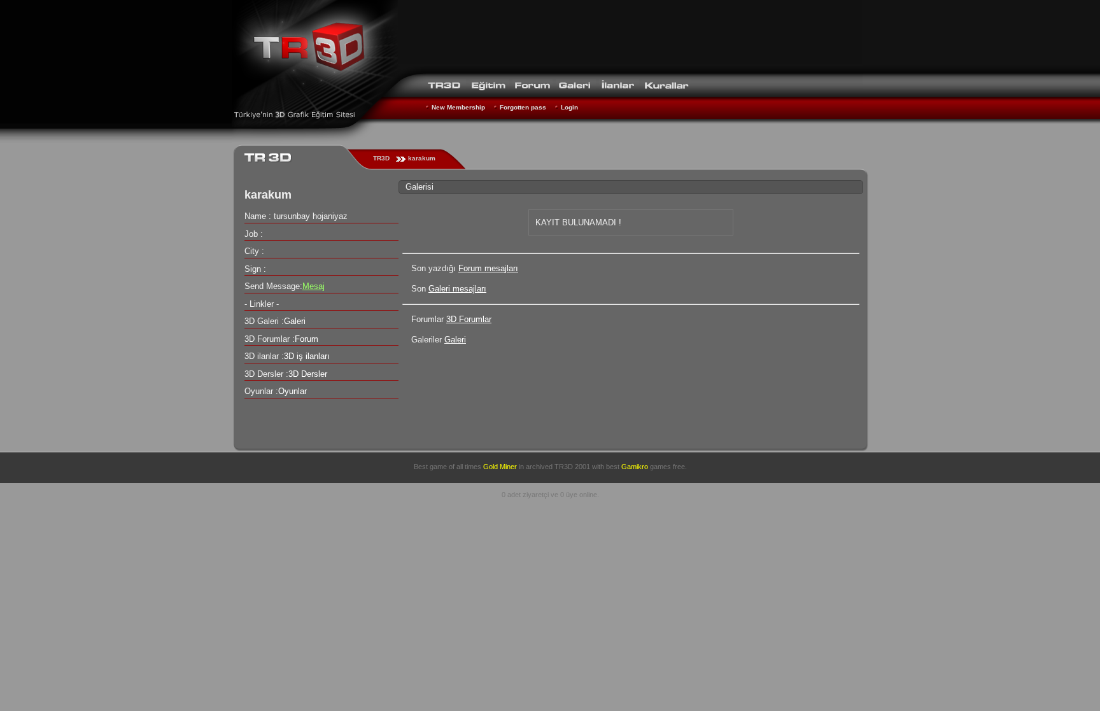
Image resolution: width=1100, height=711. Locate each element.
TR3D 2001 (572, 466)
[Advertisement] (630, 35)
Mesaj (313, 286)
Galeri (455, 339)
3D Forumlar (468, 319)
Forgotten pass (523, 107)
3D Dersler (307, 374)
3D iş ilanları (307, 356)
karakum (421, 158)
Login (569, 107)
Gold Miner (500, 466)
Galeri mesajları (457, 288)
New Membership (458, 107)
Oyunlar (292, 391)
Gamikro (634, 466)
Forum (306, 339)
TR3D (381, 158)
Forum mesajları (488, 268)
